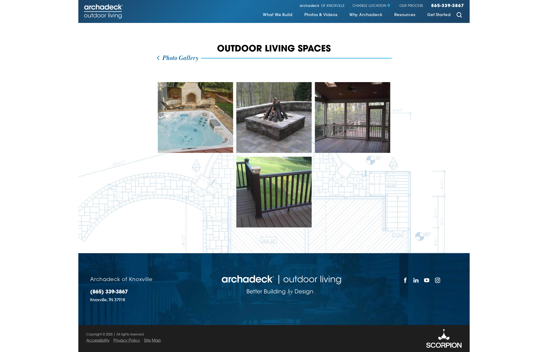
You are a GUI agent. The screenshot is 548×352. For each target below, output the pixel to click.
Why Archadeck (366, 15)
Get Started (439, 15)
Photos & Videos (321, 15)
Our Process (411, 6)
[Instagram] (437, 280)
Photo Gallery (179, 58)
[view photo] (195, 117)
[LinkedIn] (416, 280)
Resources (404, 15)
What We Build (278, 15)
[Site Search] (459, 15)
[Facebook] (405, 280)
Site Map (152, 341)
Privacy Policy (126, 341)
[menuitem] (278, 15)
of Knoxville (322, 6)
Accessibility (98, 341)
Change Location (369, 6)
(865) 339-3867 (109, 292)
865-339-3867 (447, 6)
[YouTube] (426, 280)
